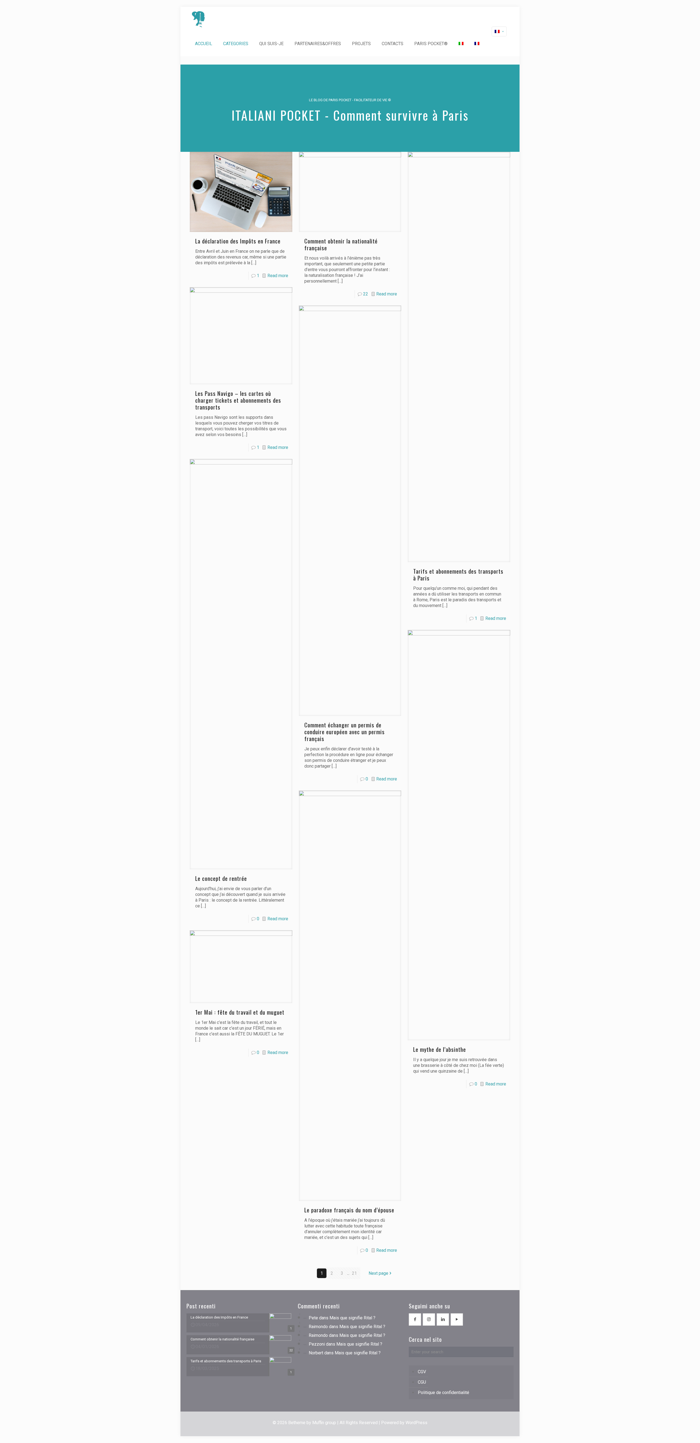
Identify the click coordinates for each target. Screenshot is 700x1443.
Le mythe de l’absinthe (439, 1049)
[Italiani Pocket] (198, 19)
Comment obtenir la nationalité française (341, 244)
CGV (422, 1371)
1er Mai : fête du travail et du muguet (239, 1012)
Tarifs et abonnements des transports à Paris (458, 574)
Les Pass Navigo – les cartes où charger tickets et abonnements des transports (238, 400)
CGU (422, 1382)
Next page (378, 1273)
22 (365, 294)
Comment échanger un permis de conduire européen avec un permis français (344, 732)
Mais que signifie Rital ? (352, 1317)
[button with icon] (415, 1319)
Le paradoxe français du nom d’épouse (349, 1210)
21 (354, 1273)
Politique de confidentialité (443, 1392)
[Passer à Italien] (461, 43)
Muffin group (324, 1422)
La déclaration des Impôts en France (238, 241)
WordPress (416, 1422)
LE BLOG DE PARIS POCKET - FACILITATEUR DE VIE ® (350, 100)
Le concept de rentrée (221, 878)
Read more (277, 275)
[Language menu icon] (499, 31)
